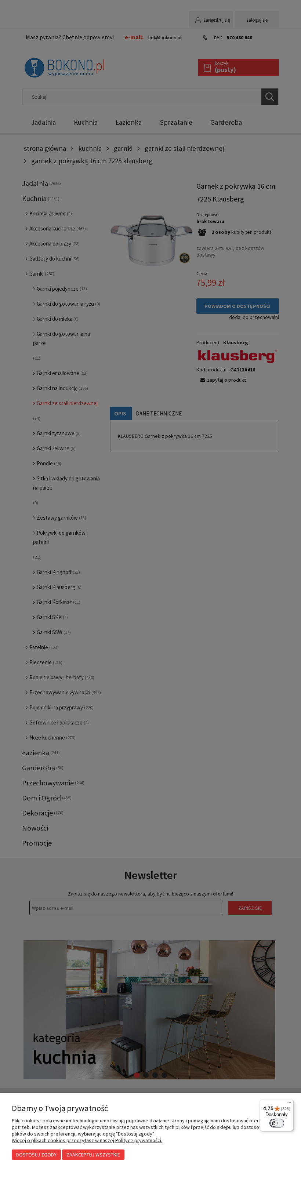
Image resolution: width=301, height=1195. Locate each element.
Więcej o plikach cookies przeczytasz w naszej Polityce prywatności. (87, 1140)
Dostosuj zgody (36, 1154)
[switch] (276, 1123)
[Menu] (289, 1104)
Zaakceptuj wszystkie (93, 1154)
